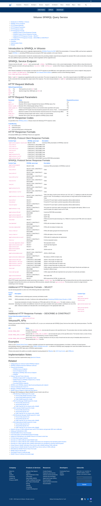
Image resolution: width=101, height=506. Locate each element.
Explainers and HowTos (49, 473)
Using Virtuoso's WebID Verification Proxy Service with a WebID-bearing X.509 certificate (34, 445)
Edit (91, 501)
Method (11, 87)
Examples (13, 41)
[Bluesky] (88, 499)
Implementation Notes (16, 43)
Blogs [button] (73, 4)
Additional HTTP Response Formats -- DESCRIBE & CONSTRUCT (31, 37)
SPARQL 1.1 (16, 53)
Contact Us (12, 478)
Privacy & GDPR (13, 480)
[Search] (86, 5)
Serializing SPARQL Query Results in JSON (59, 299)
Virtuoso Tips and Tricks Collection (20, 376)
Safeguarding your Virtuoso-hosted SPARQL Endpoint (25, 363)
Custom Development (31, 489)
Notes (20, 87)
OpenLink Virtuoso (35, 357)
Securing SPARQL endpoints (20, 383)
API (9, 328)
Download (60, 10)
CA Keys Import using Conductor (19, 438)
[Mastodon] (91, 499)
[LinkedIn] (82, 499)
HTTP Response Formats (17, 30)
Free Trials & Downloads (32, 481)
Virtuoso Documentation (49, 476)
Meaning (14, 123)
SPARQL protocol (23, 120)
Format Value (12, 316)
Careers (11, 474)
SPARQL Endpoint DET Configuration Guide (25, 378)
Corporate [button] (18, 4)
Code (10, 123)
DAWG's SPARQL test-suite (40, 346)
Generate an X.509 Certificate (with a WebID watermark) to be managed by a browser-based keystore (37, 443)
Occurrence (75, 100)
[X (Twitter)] (85, 499)
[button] (90, 5)
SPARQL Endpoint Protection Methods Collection (24, 365)
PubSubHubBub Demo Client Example (21, 432)
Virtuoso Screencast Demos (50, 474)
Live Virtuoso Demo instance (44, 72)
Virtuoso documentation (17, 367)
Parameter (11, 100)
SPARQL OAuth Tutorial (19, 381)
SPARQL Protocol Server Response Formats (25, 34)
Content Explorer (47, 471)
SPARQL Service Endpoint (18, 23)
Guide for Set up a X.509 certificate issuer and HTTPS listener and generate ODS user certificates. (36, 429)
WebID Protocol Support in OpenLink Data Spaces (24, 390)
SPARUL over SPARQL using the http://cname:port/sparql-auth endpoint (29, 385)
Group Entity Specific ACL (22, 404)
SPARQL (15, 374)
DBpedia (50, 351)
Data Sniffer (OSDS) (31, 478)
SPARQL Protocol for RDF (49, 51)
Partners (68, 4)
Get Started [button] (54, 4)
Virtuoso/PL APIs (15, 39)
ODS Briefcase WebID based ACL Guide (23, 394)
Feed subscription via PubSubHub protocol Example (24, 434)
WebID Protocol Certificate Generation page (22, 454)
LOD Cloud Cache (60, 351)
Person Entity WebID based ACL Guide (26, 395)
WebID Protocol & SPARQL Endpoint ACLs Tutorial (26, 379)
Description (45, 141)
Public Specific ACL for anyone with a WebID (27, 406)
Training (28, 485)
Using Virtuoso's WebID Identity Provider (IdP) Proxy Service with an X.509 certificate (33, 447)
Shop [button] (61, 4)
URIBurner (71, 351)
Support (62, 474)
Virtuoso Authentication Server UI (19, 386)
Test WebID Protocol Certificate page (20, 452)
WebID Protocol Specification (18, 450)
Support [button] (47, 4)
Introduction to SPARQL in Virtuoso (20, 22)
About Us (11, 471)
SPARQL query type (33, 141)
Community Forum (65, 471)
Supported (16, 87)
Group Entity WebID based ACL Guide (25, 397)
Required (69, 100)
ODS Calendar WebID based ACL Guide (23, 408)
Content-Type (12, 141)
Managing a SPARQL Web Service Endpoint (24, 372)
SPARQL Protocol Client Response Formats (24, 32)
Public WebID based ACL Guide (24, 399)
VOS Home (41, 10)
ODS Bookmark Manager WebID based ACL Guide (26, 415)
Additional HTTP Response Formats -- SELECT (25, 36)
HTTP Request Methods (17, 25)
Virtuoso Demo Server (22, 344)
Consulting (29, 487)
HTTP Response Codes (17, 29)
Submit (84, 484)
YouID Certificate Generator (33, 480)
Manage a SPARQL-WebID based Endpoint (22, 388)
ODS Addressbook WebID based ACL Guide (24, 422)
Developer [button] (33, 4)
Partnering (12, 476)
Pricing (28, 483)
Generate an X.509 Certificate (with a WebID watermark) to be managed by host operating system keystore (38, 441)
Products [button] (26, 4)
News (79, 4)
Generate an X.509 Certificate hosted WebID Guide (24, 440)
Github (51, 10)
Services (41, 4)
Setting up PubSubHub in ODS (19, 431)
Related (13, 45)
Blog (10, 473)
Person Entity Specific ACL (23, 402)
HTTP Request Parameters (18, 27)
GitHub (62, 473)
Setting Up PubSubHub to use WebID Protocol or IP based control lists (29, 436)
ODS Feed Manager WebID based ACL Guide (25, 401)
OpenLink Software (20, 499)
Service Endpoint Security (20, 370)
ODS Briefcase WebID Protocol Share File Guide (23, 448)
